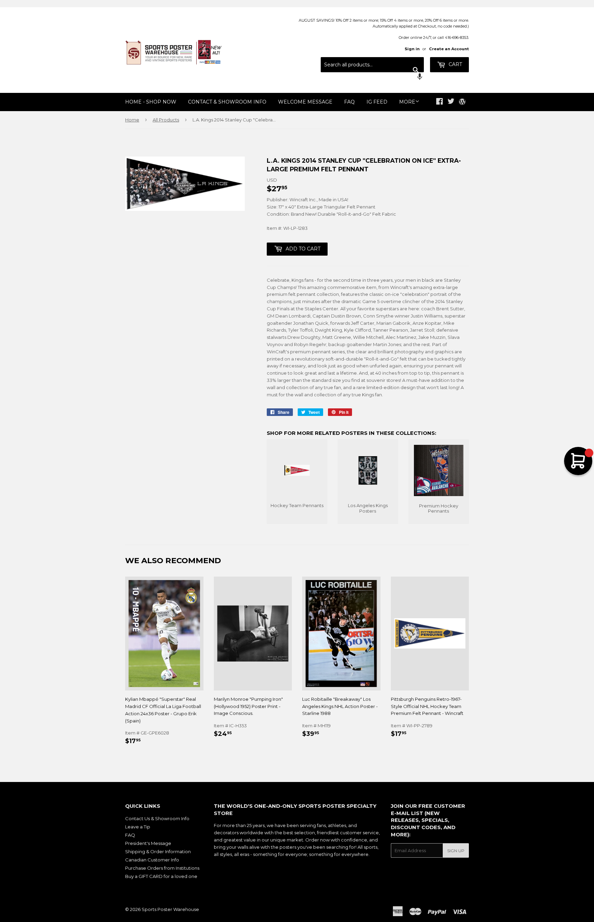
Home (132, 119)
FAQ (349, 102)
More (407, 102)
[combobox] (372, 64)
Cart (454, 64)
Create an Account (449, 48)
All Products (166, 119)
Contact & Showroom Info (227, 102)
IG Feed (376, 102)
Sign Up (455, 850)
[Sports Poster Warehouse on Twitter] (451, 102)
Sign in (412, 48)
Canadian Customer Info (152, 859)
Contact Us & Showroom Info (157, 818)
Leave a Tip (137, 826)
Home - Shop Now (150, 102)
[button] (372, 77)
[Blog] (462, 102)
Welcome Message (305, 102)
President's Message (148, 843)
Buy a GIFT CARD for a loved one (161, 876)
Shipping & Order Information (158, 851)
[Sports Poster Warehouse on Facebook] (439, 102)
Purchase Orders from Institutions (162, 868)
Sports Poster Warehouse (170, 909)
